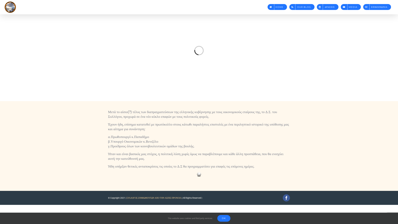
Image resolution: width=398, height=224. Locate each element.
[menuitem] (277, 6)
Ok (224, 218)
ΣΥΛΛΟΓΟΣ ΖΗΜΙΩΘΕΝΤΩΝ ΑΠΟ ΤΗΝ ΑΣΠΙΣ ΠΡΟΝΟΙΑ (154, 198)
